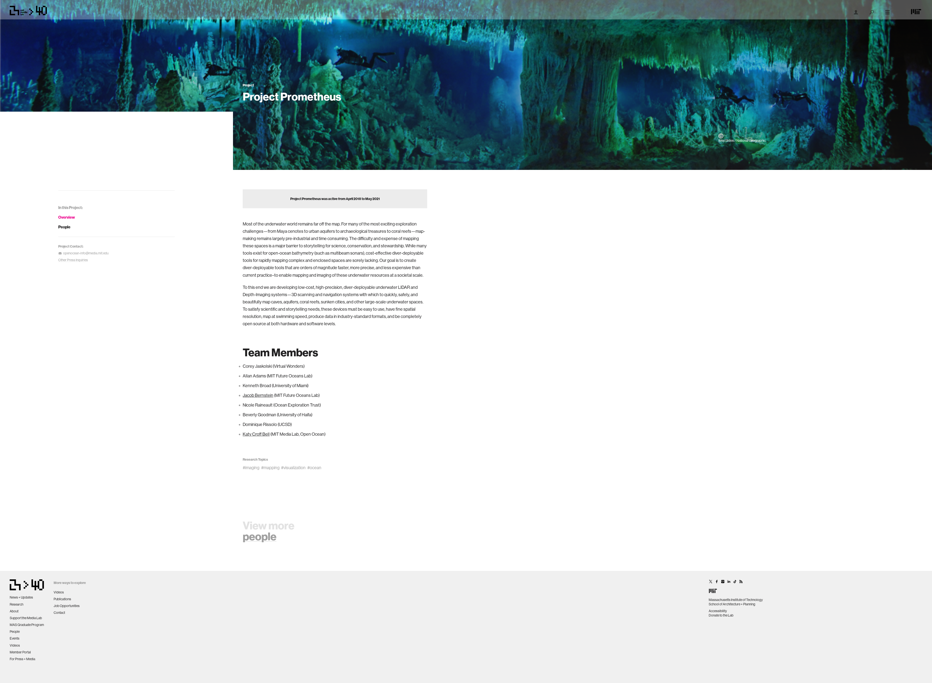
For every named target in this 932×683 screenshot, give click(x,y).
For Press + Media (22, 659)
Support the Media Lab (26, 618)
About (14, 611)
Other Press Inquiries (73, 260)
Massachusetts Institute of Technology (736, 600)
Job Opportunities (67, 606)
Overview (66, 217)
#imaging (251, 467)
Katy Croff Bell (256, 434)
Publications (62, 599)
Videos (15, 645)
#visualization (293, 467)
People (64, 227)
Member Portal (20, 652)
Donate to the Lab (721, 615)
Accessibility (718, 611)
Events (14, 638)
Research (16, 604)
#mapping (270, 467)
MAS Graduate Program (27, 625)
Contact (59, 612)
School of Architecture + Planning (732, 604)
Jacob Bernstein (258, 395)
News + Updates (21, 597)
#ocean (314, 467)
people (259, 536)
